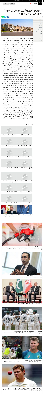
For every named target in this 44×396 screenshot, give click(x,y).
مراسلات (40, 41)
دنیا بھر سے (40, 27)
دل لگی (41, 33)
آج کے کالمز (6, 4)
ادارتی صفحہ (40, 21)
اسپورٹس (40, 23)
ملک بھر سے (40, 29)
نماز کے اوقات (29, 0)
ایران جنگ (31, 3)
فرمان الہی (34, 0)
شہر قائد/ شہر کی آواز (38, 31)
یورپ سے (37, 17)
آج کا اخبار (13, 4)
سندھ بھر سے (40, 39)
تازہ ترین (35, 3)
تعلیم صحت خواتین (39, 37)
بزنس (41, 35)
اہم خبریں (40, 19)
